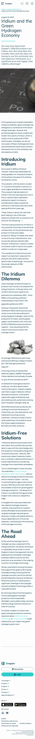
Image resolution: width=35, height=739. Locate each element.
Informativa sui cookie (8, 723)
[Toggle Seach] (27, 3)
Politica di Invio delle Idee (9, 726)
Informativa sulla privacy (9, 721)
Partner (4, 689)
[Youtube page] (7, 712)
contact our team (20, 619)
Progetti (4, 686)
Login (18, 674)
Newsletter (18, 669)
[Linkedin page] (2, 712)
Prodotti (4, 683)
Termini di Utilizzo (25, 723)
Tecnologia (5, 680)
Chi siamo (4, 692)
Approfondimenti (7, 695)
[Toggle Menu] (32, 3)
